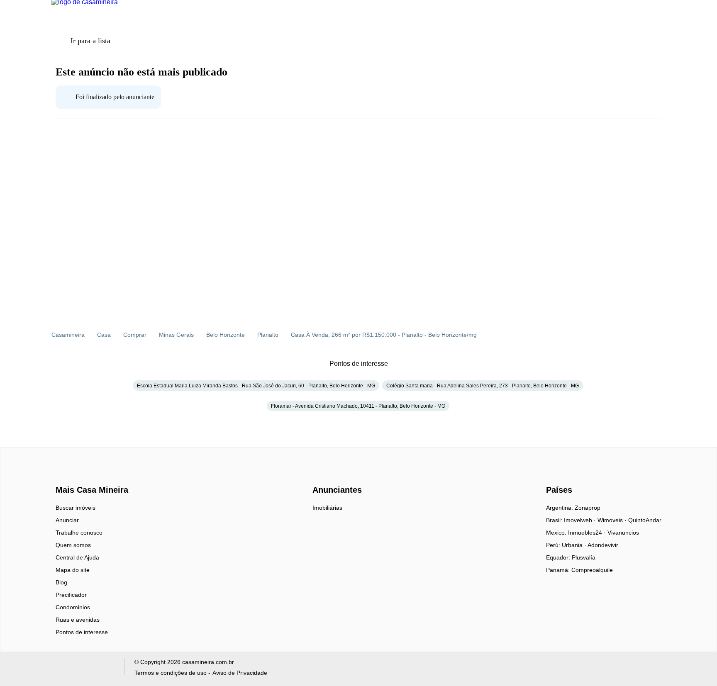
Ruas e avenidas (78, 619)
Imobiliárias (327, 507)
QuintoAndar (644, 520)
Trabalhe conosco (79, 532)
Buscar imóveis (75, 507)
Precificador (71, 594)
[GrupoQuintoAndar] (82, 669)
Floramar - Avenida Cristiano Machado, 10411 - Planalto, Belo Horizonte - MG (358, 406)
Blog (61, 582)
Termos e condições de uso (170, 672)
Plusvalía (583, 557)
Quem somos (73, 545)
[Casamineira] (76, 475)
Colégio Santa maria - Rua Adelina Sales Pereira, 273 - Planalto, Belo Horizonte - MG (482, 386)
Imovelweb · (581, 520)
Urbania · (575, 545)
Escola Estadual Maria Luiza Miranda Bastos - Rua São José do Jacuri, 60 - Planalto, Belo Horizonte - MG (256, 386)
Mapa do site (73, 570)
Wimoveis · (613, 520)
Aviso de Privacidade (239, 672)
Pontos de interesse (82, 632)
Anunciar (67, 520)
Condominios (73, 607)
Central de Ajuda (77, 557)
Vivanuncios (623, 532)
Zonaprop (587, 507)
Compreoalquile (592, 570)
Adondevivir (603, 545)
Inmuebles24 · (587, 532)
